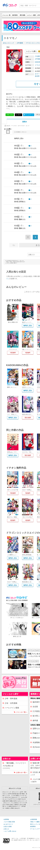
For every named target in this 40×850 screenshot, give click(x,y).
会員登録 (6, 819)
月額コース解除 (35, 822)
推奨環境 (33, 826)
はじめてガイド (8, 824)
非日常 (37, 76)
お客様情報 (33, 819)
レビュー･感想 (31, 15)
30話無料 (13, 493)
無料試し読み (27, 325)
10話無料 (13, 352)
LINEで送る (9, 114)
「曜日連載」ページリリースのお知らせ (14, 765)
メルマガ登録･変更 (9, 822)
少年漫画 (20, 43)
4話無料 (27, 520)
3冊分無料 (27, 417)
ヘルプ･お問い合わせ (10, 831)
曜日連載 (22, 15)
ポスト (19, 114)
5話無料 (27, 493)
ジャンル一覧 (6, 15)
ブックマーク (29, 115)
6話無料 (27, 352)
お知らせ (6, 829)
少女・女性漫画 (11, 703)
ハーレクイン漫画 (12, 708)
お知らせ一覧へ (21, 772)
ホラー (37, 74)
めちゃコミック (8, 43)
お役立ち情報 (8, 826)
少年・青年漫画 (11, 698)
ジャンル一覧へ (21, 712)
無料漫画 (15, 15)
